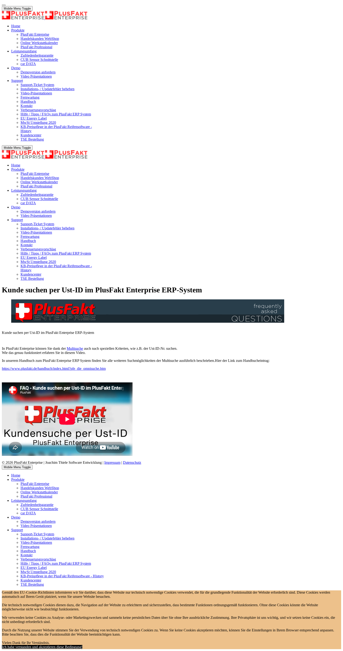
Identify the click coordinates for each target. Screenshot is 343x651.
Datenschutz (132, 462)
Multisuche (75, 348)
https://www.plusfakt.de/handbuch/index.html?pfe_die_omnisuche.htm (54, 369)
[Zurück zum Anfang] (4, 5)
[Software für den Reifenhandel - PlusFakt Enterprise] (44, 18)
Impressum (112, 462)
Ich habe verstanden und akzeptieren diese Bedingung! (42, 647)
